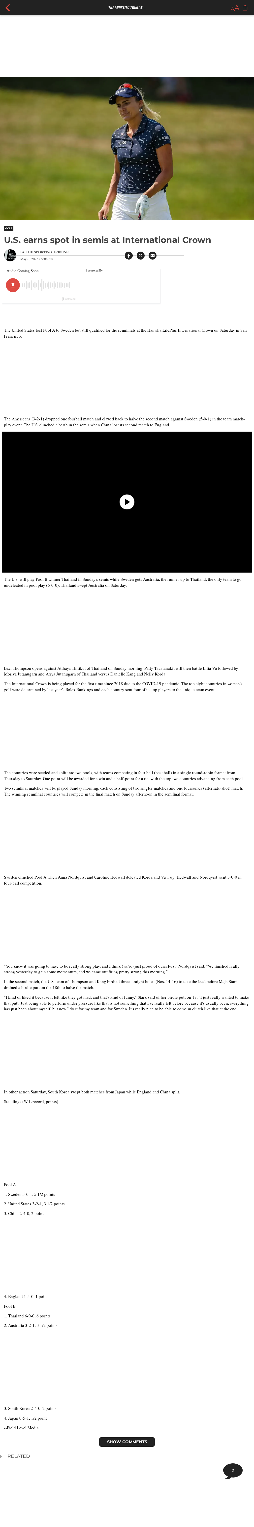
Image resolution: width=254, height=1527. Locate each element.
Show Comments (127, 1441)
